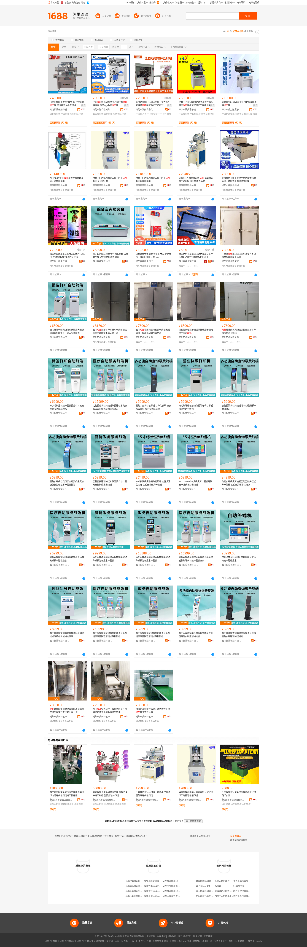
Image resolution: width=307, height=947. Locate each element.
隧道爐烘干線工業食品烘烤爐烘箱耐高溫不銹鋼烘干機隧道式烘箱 (239, 180)
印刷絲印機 (77, 114)
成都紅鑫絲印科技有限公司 (138, 891)
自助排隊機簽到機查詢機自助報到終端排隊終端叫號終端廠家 (67, 635)
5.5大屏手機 (238, 886)
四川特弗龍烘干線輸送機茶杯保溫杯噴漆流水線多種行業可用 (110, 711)
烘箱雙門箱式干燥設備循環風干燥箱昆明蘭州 (196, 331)
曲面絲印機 (98, 114)
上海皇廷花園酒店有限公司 (227, 891)
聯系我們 (197, 936)
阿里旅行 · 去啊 (143, 941)
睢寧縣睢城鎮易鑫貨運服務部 (210, 881)
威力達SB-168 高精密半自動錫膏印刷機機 (239, 104)
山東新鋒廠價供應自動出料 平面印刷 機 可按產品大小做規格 (67, 104)
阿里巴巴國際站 (67, 941)
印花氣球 (226, 804)
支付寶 (217, 941)
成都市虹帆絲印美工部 (136, 896)
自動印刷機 (77, 804)
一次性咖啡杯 (153, 114)
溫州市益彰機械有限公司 (235, 800)
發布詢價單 (235, 836)
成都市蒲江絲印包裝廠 (154, 896)
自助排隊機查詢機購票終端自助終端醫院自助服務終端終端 (239, 635)
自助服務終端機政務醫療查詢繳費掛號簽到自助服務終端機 (196, 635)
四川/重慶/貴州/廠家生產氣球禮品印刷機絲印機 (66, 180)
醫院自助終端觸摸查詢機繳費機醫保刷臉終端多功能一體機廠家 (196, 559)
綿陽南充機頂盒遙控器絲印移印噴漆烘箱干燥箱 (239, 331)
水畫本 (218, 886)
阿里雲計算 (175, 941)
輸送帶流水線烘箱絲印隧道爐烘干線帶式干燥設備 (153, 711)
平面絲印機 (66, 114)
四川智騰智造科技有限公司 (102, 261)
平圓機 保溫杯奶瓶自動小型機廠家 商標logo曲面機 (110, 104)
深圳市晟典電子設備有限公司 (188, 109)
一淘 (132, 941)
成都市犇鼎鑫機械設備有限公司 (231, 185)
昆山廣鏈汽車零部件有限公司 (210, 896)
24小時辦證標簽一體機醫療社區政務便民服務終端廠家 (67, 407)
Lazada (258, 941)
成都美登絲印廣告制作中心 (175, 886)
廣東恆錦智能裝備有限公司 (59, 185)
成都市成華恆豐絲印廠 (173, 896)
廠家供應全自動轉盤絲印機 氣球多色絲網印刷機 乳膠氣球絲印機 (110, 794)
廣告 (83, 105)
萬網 (204, 941)
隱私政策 (172, 936)
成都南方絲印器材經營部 (137, 886)
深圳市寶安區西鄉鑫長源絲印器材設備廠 (63, 800)
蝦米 (166, 941)
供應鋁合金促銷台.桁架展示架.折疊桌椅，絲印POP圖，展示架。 (153, 255)
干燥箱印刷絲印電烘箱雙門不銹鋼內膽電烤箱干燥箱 (239, 255)
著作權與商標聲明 (135, 936)
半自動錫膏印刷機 (230, 114)
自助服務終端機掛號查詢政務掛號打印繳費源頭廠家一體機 (110, 559)
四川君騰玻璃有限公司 (188, 261)
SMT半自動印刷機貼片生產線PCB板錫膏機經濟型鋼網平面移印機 (196, 104)
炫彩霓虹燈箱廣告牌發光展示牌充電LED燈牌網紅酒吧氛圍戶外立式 (67, 255)
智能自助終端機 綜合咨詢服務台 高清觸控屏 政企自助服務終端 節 (110, 255)
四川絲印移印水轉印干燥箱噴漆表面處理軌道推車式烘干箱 (110, 331)
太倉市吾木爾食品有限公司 (246, 896)
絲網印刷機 (55, 804)
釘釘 (231, 941)
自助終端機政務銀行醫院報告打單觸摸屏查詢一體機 (196, 407)
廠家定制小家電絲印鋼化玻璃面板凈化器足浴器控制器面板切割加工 (196, 255)
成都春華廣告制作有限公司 (145, 261)
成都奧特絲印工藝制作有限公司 (159, 891)
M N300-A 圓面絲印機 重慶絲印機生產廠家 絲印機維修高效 (196, 180)
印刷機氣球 (236, 804)
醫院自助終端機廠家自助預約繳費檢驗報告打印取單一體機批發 (67, 483)
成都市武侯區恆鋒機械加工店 (231, 261)
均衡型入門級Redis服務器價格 (229, 896)
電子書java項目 (203, 886)
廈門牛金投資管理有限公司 (246, 891)
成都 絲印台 (204, 836)
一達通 (249, 941)
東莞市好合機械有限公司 (102, 109)
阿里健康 (239, 941)
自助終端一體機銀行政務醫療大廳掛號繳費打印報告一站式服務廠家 (67, 331)
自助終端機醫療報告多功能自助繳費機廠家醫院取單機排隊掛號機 (110, 635)
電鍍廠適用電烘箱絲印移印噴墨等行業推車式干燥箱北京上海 (67, 711)
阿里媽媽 (157, 941)
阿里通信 (196, 941)
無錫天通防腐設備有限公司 (227, 881)
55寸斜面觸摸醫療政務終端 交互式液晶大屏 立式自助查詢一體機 (153, 483)
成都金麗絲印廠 (132, 881)
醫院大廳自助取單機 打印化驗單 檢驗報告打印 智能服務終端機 (153, 407)
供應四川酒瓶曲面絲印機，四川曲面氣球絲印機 (153, 180)
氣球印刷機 (66, 804)
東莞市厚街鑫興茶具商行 (245, 881)
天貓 (117, 941)
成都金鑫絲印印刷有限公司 (175, 881)
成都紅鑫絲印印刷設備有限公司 (178, 891)
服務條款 (161, 936)
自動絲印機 (55, 114)
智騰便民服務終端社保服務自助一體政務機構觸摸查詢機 (110, 483)
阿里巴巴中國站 (84, 941)
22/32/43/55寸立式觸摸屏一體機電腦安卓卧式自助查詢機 (195, 483)
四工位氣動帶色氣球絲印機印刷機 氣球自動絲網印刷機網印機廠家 (67, 794)
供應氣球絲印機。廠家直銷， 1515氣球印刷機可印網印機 (196, 794)
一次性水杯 (141, 114)
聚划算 (124, 941)
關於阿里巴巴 (184, 936)
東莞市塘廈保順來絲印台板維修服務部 (162, 881)
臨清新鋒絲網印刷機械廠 (59, 109)
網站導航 (208, 936)
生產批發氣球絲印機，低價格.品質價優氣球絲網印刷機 (153, 794)
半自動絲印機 (196, 114)
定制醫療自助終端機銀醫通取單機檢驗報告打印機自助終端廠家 (110, 407)
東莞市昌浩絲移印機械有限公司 (106, 800)
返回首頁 (179, 821)
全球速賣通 (99, 941)
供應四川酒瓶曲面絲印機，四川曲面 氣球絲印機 (110, 180)
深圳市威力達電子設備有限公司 (231, 109)
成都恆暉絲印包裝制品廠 (156, 886)
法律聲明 (150, 936)
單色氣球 (246, 804)
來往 (225, 941)
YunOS (186, 941)
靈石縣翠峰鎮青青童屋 (206, 891)
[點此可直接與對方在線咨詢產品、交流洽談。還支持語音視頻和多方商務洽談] (83, 199)
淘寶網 (109, 941)
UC (210, 941)
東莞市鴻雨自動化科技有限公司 (145, 109)
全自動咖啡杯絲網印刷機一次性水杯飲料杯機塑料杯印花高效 (153, 104)
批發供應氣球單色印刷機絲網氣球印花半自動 (239, 794)
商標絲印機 (120, 114)
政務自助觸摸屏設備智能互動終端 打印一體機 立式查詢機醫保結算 (239, 483)
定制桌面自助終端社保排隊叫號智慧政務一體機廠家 (239, 559)
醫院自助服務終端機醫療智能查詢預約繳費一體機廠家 (67, 559)
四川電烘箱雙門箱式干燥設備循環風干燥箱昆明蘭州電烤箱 (153, 331)
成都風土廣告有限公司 (59, 261)
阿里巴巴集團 (51, 941)
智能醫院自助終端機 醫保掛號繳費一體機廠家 (239, 407)
